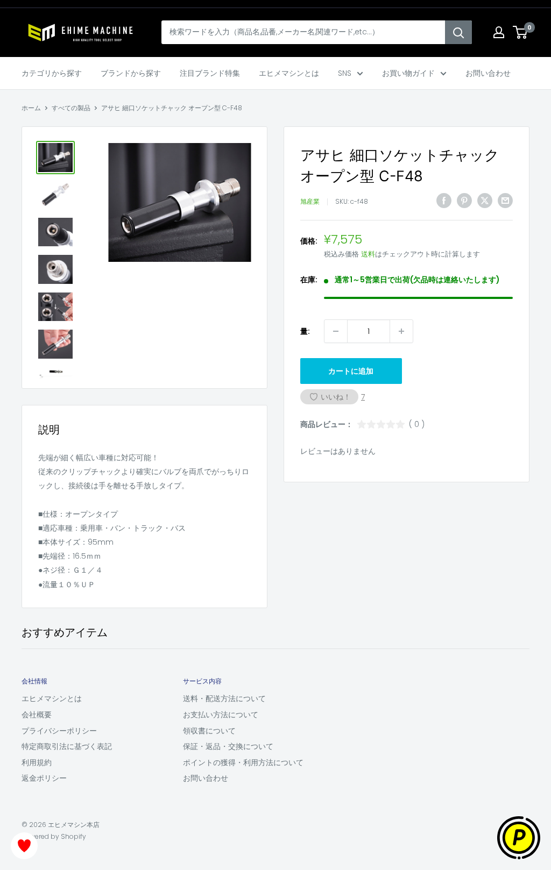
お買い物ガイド (408, 73)
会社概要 (37, 714)
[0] (520, 32)
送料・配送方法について (224, 698)
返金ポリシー (44, 778)
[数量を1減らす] (335, 331)
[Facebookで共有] (443, 200)
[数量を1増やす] (401, 331)
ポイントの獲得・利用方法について (243, 762)
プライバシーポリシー (59, 730)
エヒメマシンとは (289, 73)
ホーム (31, 107)
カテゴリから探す (52, 73)
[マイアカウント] (498, 32)
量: (305, 331)
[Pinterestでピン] (464, 200)
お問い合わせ (488, 73)
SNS (344, 73)
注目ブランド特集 (210, 73)
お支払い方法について (220, 714)
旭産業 (310, 201)
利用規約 (37, 762)
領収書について (209, 730)
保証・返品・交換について (228, 746)
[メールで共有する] (505, 200)
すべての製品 (71, 107)
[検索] (458, 32)
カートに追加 (350, 371)
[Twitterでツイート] (484, 200)
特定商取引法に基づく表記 (67, 746)
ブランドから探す (131, 73)
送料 (368, 254)
